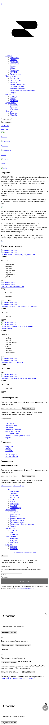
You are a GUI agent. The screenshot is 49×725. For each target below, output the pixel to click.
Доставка (13, 82)
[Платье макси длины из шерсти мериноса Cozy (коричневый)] (9, 322)
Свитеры (13, 60)
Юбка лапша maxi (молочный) (12, 287)
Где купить (14, 78)
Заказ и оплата (15, 80)
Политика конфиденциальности (22, 90)
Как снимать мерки (17, 88)
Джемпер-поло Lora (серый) (12, 362)
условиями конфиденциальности (25, 588)
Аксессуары (14, 70)
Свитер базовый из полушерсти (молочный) (18, 254)
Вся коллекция (15, 74)
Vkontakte (14, 105)
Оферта (13, 92)
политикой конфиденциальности (14, 678)
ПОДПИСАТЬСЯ (29, 408)
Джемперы (14, 62)
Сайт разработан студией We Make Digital (12, 485)
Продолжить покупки (22, 645)
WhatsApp (14, 109)
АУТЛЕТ (13, 72)
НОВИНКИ (14, 58)
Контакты (14, 101)
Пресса (12, 99)
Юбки (12, 68)
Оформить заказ (7, 645)
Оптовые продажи (17, 86)
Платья (12, 66)
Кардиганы (14, 64)
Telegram (13, 107)
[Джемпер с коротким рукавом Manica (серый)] (9, 374)
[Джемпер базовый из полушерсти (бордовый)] (9, 302)
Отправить (24, 581)
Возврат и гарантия (17, 84)
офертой (31, 678)
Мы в (11, 455)
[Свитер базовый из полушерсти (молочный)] (9, 250)
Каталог (8, 56)
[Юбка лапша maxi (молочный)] (9, 282)
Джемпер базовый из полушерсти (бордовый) (18, 306)
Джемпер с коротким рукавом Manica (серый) (18, 378)
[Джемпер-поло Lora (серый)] (9, 358)
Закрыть (5, 556)
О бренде (13, 97)
